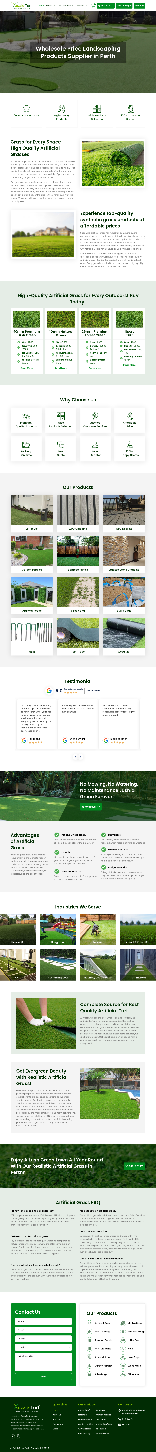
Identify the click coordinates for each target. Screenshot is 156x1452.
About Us (50, 5)
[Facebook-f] (13, 1436)
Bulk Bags (100, 1410)
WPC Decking (84, 1433)
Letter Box (82, 1415)
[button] (75, 757)
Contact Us (81, 5)
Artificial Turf (84, 1410)
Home (41, 5)
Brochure (57, 1419)
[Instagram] (18, 1436)
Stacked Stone (102, 1433)
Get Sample (58, 1424)
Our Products (64, 5)
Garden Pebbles (85, 1424)
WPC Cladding (84, 1429)
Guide (55, 1429)
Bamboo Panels (85, 1419)
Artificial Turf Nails (104, 1424)
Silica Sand (101, 1429)
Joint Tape (101, 1419)
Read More (26, 368)
